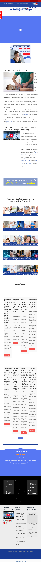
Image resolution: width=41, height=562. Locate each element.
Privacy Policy (10, 551)
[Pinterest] (37, 3)
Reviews (18, 3)
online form (31, 183)
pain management (29, 119)
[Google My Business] (34, 3)
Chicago (31, 131)
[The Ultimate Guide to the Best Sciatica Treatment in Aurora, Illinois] (24, 293)
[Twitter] (34, 5)
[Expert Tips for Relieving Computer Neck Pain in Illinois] (33, 293)
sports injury (26, 114)
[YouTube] (37, 5)
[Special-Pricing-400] (20, 54)
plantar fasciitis (29, 163)
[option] (20, 458)
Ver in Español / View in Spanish (19, 8)
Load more (20, 437)
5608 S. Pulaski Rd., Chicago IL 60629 (32, 514)
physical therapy (9, 121)
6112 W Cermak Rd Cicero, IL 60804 (32, 530)
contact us (23, 154)
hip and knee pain (31, 161)
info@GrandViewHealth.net (8, 4)
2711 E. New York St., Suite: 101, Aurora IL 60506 (32, 527)
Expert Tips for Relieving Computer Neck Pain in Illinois (20, 537)
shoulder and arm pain (25, 160)
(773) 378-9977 (10, 3)
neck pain (31, 158)
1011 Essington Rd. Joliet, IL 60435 (32, 536)
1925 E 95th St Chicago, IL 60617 (33, 533)
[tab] (17, 471)
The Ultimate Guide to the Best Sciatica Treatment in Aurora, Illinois (20, 543)
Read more (7, 355)
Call (35, 152)
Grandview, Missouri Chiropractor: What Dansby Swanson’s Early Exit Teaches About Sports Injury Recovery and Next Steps (21, 517)
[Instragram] (35, 3)
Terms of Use (15, 551)
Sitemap (31, 551)
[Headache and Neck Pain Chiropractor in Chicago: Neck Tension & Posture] (16, 293)
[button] (3, 461)
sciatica (27, 158)
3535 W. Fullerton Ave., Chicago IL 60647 (33, 524)
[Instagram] (8, 521)
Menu (6, 14)
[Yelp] (35, 5)
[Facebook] (32, 3)
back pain (23, 158)
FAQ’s (21, 3)
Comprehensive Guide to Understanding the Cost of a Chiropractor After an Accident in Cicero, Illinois (21, 531)
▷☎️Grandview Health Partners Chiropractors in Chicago (19, 9)
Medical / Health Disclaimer (24, 551)
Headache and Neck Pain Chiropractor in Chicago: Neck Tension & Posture (21, 525)
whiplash (35, 158)
